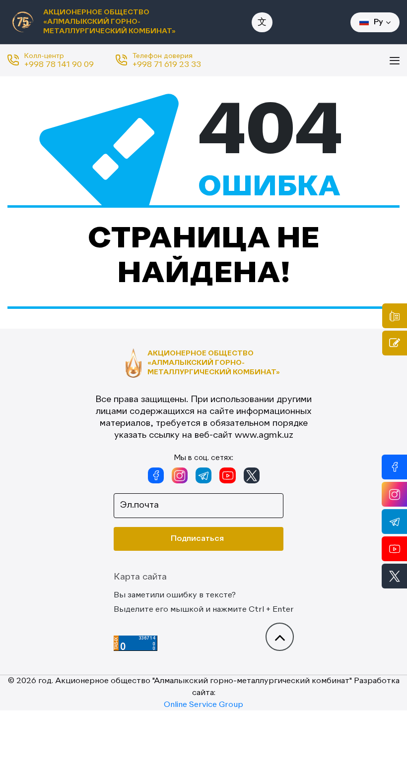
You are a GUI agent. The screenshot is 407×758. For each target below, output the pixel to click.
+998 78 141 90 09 (59, 65)
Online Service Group (203, 705)
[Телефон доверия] (394, 315)
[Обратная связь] (394, 343)
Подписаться (197, 539)
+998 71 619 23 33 (167, 65)
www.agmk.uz (264, 435)
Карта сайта (140, 577)
